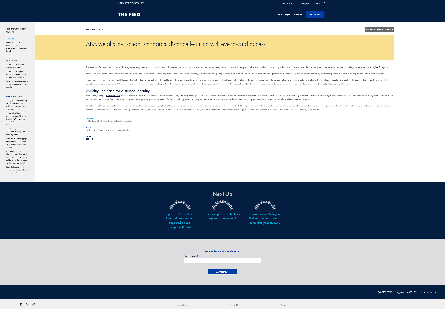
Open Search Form (325, 3)
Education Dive (105, 121)
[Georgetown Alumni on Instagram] (34, 304)
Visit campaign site (303, 3)
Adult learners (91, 130)
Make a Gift (315, 14)
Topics (287, 14)
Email (191, 256)
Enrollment (127, 130)
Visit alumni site (287, 3)
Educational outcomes (113, 130)
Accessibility (182, 305)
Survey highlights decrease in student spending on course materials (17, 84)
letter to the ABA (317, 79)
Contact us (316, 3)
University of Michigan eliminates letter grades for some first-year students (16, 74)
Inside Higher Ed (92, 121)
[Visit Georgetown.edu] (131, 3)
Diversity (101, 130)
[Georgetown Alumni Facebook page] (21, 304)
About (279, 14)
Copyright (234, 305)
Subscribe (298, 14)
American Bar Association (122, 121)
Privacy (284, 305)
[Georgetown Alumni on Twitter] (28, 304)
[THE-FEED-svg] (129, 14)
